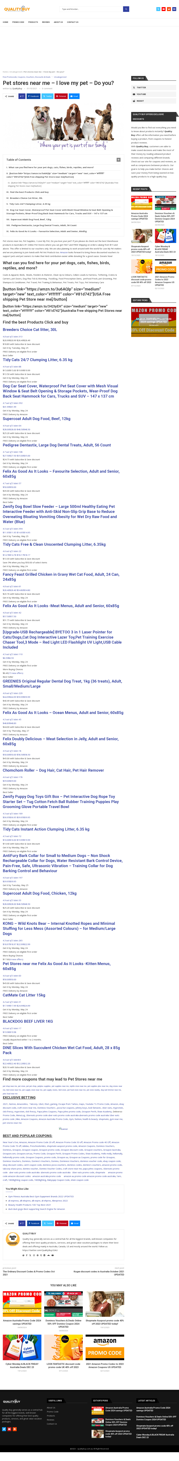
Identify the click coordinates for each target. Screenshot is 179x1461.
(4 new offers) (16, 959)
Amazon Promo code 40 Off (97, 1142)
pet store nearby (93, 1090)
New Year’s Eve (10, 1142)
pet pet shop (31, 1086)
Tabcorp (33, 1104)
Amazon (64, 252)
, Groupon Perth (53, 1153)
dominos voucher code (91, 1161)
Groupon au (62, 1157)
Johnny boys (81, 1107)
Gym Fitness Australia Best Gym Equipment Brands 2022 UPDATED (41, 1196)
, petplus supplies (43, 1086)
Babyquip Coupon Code (58, 1180)
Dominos (7, 1149)
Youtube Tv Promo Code (97, 1104)
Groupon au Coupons (79, 1157)
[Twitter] (158, 9)
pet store (21, 1086)
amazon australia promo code (47, 1176)
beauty (94, 1119)
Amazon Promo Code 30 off (69, 1142)
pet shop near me (10, 1086)
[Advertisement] (89, 47)
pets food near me (10, 1094)
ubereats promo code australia (94, 1115)
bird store (62, 1090)
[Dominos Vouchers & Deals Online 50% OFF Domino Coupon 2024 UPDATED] (63, 1304)
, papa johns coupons (92, 1168)
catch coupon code (33, 1164)
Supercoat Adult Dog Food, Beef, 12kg (31, 219)
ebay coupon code (112, 1161)
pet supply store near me (32, 1090)
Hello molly (106, 1153)
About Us (58, 22)
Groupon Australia (111, 1149)
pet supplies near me (60, 1086)
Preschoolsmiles (38, 1146)
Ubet (41, 1104)
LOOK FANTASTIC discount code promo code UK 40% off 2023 (141, 279)
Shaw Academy (104, 1111)
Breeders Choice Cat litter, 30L (26, 198)
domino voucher (30, 1168)
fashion (78, 1119)
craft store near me (26, 1107)
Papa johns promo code (69, 1111)
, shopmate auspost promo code (61, 1146)
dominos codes (74, 1164)
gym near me (116, 1119)
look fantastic (94, 1107)
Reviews (46, 22)
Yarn (119, 1176)
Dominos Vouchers (46, 1107)
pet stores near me (12, 1122)
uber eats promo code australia (63, 1115)
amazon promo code (112, 1164)
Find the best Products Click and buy (29, 192)
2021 (5, 1104)
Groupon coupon (30, 1149)
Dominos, (26, 1161)
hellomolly (117, 1153)
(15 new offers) (15, 673)
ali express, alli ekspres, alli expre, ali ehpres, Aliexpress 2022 (38, 1200)
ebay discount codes (13, 1164)
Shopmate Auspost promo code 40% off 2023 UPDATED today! (141, 249)
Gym (71, 1119)
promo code (50, 1157)
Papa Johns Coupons (47, 1111)
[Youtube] (164, 9)
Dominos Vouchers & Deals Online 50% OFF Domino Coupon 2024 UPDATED (63, 1323)
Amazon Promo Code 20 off (41, 1142)
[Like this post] (23, 96)
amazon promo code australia (101, 1176)
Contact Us (72, 22)
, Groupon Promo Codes (72, 1153)
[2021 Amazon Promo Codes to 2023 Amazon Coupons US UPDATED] (105, 1347)
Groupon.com (9, 1153)
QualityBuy (17, 88)
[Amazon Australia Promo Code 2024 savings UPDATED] (22, 1304)
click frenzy (8, 1111)
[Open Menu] (174, 9)
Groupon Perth (89, 1111)
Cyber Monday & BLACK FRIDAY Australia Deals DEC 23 (165, 249)
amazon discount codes (20, 1176)
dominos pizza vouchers (54, 1164)
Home (5, 22)
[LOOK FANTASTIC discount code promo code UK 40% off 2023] (63, 1347)
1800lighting (40, 1180)
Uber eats (107, 1107)
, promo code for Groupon (102, 1157)
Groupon (16, 1149)
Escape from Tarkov (68, 1104)
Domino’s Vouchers (41, 1161)
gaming (53, 1104)
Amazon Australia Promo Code (53, 1119)
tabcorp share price (12, 1168)
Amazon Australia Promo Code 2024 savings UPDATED (139, 216)
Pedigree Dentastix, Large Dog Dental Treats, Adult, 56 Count (44, 225)
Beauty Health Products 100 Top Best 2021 (29, 1204)
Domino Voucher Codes (50, 1168)
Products (33, 22)
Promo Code (18, 22)
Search (126, 9)
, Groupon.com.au (24, 1153)
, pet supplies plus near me (97, 1086)
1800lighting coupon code (20, 1180)
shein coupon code (80, 1180)
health (86, 1119)
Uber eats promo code (83, 1172)
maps (81, 1104)
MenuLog (20, 1115)
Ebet (46, 1104)
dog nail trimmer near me (111, 1090)
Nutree (12, 1104)
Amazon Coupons (29, 1119)
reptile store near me (78, 1086)
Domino (55, 1161)
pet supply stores (50, 1090)
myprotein (118, 1107)
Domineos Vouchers (69, 1161)
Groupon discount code (72, 1149)
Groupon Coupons (34, 1157)
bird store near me (13, 1090)
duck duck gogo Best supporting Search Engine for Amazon (36, 1209)
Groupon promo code (49, 1149)
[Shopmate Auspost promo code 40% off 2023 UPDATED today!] (105, 1304)
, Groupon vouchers (92, 1149)
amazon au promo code (75, 1176)
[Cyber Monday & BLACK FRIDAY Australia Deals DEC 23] (22, 1347)
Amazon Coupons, (87, 1146)
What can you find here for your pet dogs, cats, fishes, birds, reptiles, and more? (51, 167)
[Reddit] (169, 9)
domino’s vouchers (91, 1164)
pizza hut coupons (65, 1107)
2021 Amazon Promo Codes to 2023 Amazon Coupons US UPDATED (164, 281)
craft (5, 1180)
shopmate (104, 1119)
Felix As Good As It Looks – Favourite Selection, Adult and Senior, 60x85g (48, 231)
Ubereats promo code (37, 1115)
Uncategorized (16, 72)
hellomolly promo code (14, 1157)
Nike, (18, 1119)
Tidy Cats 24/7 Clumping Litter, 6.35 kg (29, 203)
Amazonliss (22, 1104)
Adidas (25, 1146)
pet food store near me (76, 1090)
